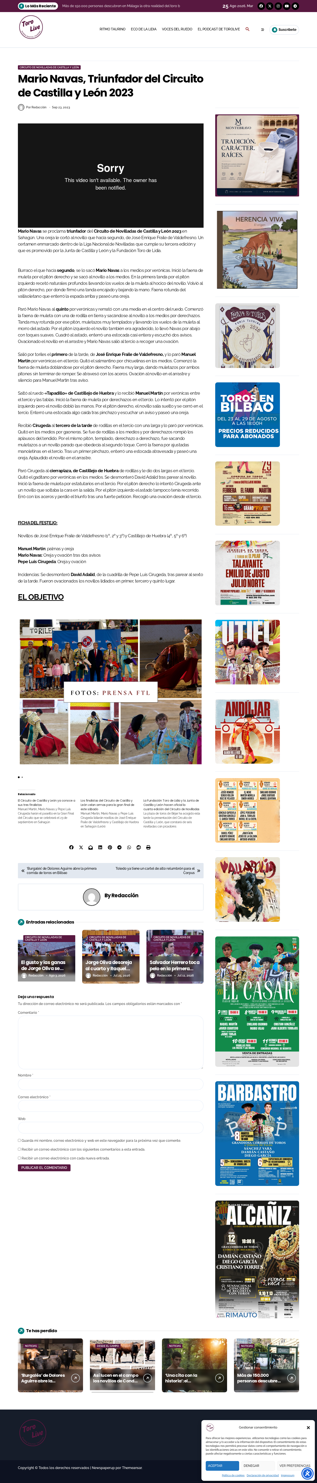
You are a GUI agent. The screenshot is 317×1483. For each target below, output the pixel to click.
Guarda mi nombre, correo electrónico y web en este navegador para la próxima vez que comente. (101, 1141)
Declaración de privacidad (263, 1475)
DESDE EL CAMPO (108, 1345)
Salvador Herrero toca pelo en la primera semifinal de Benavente (174, 971)
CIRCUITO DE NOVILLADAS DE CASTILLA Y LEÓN (49, 67)
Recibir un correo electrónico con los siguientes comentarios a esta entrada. (83, 1149)
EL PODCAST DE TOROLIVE (219, 29)
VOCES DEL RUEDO (177, 29)
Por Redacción (36, 107)
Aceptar (215, 1466)
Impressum (287, 1475)
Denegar (251, 1466)
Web (21, 1119)
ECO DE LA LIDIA (143, 29)
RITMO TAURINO (113, 29)
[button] (308, 1427)
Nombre (25, 1075)
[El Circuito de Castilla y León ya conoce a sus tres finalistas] (49, 811)
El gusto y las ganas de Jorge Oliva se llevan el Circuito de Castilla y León (43, 971)
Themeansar (132, 1468)
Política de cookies (233, 1475)
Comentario (28, 1013)
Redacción (124, 895)
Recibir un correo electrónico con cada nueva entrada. (66, 1158)
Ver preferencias (294, 1466)
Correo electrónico (34, 1097)
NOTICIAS (31, 1345)
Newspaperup (103, 1468)
